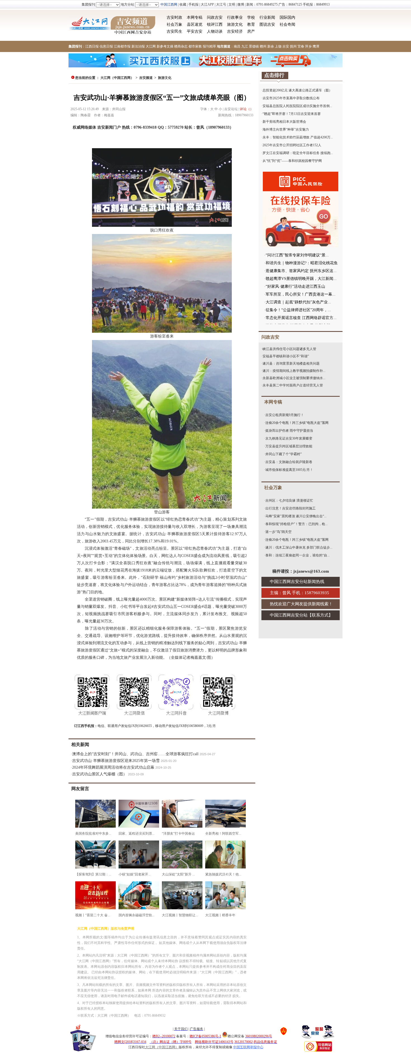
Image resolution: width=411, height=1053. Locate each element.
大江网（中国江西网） (117, 78)
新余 (270, 46)
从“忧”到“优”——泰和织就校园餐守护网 (292, 161)
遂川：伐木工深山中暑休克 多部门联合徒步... (298, 547)
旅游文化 (235, 24)
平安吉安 (194, 31)
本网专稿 (194, 17)
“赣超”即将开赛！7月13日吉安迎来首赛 (292, 114)
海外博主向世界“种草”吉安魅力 (286, 129)
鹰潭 (316, 46)
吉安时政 (174, 17)
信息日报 (106, 46)
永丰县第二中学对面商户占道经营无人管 (293, 385)
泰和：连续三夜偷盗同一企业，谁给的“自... (297, 555)
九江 (244, 46)
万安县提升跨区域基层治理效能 (288, 446)
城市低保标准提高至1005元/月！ (289, 470)
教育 (251, 24)
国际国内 (287, 17)
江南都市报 (122, 46)
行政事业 (235, 17)
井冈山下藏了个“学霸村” (283, 454)
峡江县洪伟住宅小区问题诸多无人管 (289, 349)
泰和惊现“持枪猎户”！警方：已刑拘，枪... (296, 524)
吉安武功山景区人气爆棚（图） (99, 774)
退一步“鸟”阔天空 (278, 532)
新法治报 (138, 46)
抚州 (293, 46)
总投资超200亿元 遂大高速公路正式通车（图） (297, 90)
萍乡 (308, 46)
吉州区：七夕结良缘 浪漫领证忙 (289, 500)
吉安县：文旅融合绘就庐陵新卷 (288, 462)
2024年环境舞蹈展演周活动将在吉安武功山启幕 (113, 767)
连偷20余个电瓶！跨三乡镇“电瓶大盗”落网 (297, 423)
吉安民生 (174, 31)
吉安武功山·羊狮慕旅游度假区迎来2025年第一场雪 (116, 761)
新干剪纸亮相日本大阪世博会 (284, 122)
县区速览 (194, 24)
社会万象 (174, 24)
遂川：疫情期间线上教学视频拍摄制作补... (294, 371)
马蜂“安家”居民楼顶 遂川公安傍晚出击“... (296, 516)
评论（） (246, 109)
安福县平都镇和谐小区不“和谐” (286, 356)
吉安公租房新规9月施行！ (284, 415)
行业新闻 (267, 17)
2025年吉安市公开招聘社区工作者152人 (292, 145)
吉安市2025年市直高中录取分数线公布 (291, 98)
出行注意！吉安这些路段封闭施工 (290, 508)
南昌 (237, 46)
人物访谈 (215, 31)
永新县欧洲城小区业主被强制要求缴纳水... (294, 378)
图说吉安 (267, 24)
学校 (251, 17)
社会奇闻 (287, 24)
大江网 (151, 46)
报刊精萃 (209, 46)
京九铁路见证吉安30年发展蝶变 (288, 438)
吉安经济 (235, 31)
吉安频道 (146, 78)
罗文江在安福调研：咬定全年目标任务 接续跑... (298, 153)
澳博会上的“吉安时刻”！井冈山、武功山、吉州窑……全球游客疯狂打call (135, 754)
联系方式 (320, 615)
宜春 (300, 46)
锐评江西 (215, 24)
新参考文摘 (165, 46)
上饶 (278, 46)
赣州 (263, 46)
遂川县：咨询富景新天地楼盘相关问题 (291, 363)
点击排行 (274, 75)
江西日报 (92, 46)
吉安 (285, 46)
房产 (251, 31)
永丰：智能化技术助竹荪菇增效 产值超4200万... (298, 137)
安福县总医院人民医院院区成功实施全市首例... (297, 106)
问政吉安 (215, 17)
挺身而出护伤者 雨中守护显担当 (289, 431)
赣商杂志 (181, 46)
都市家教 (195, 46)
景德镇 (254, 46)
